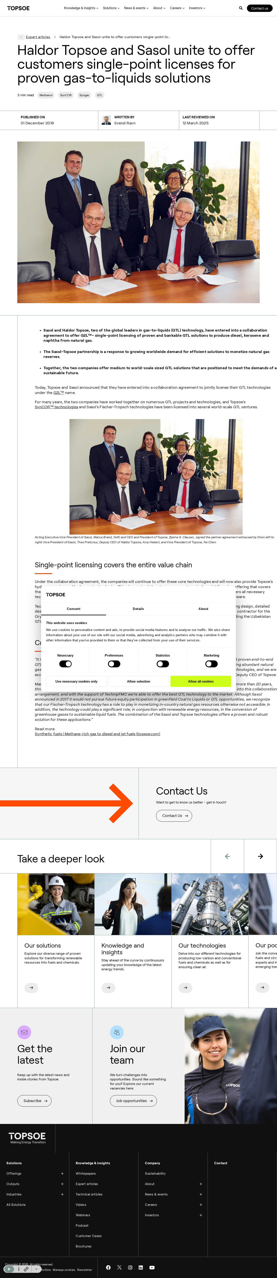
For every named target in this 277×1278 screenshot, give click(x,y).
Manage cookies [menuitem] (64, 1269)
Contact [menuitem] (220, 1163)
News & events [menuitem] (134, 8)
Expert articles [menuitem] (87, 1184)
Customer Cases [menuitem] (88, 1236)
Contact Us (172, 815)
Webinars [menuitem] (83, 1215)
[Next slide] (260, 856)
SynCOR (66, 95)
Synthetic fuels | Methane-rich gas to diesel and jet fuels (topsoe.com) (97, 734)
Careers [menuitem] (175, 8)
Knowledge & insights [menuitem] (79, 8)
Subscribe (32, 1101)
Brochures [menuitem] (84, 1246)
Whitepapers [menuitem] (86, 1173)
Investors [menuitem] (195, 8)
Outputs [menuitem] (12, 1184)
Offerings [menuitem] (13, 1173)
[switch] (114, 663)
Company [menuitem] (152, 1163)
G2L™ (58, 392)
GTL (99, 95)
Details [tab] (138, 609)
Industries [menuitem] (13, 1194)
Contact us (259, 8)
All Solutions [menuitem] (16, 1204)
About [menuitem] (157, 8)
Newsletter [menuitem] (84, 1269)
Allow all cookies (201, 681)
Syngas (84, 95)
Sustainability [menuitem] (155, 1173)
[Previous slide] (227, 856)
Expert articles (38, 37)
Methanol (46, 95)
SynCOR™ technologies (56, 407)
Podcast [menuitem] (82, 1225)
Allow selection (138, 681)
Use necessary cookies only (76, 681)
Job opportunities (131, 1101)
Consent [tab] (74, 609)
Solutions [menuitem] (109, 8)
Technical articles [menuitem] (89, 1194)
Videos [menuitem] (81, 1204)
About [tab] (203, 609)
